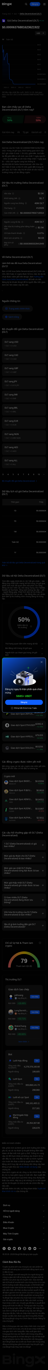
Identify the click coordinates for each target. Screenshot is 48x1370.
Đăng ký (24, 702)
